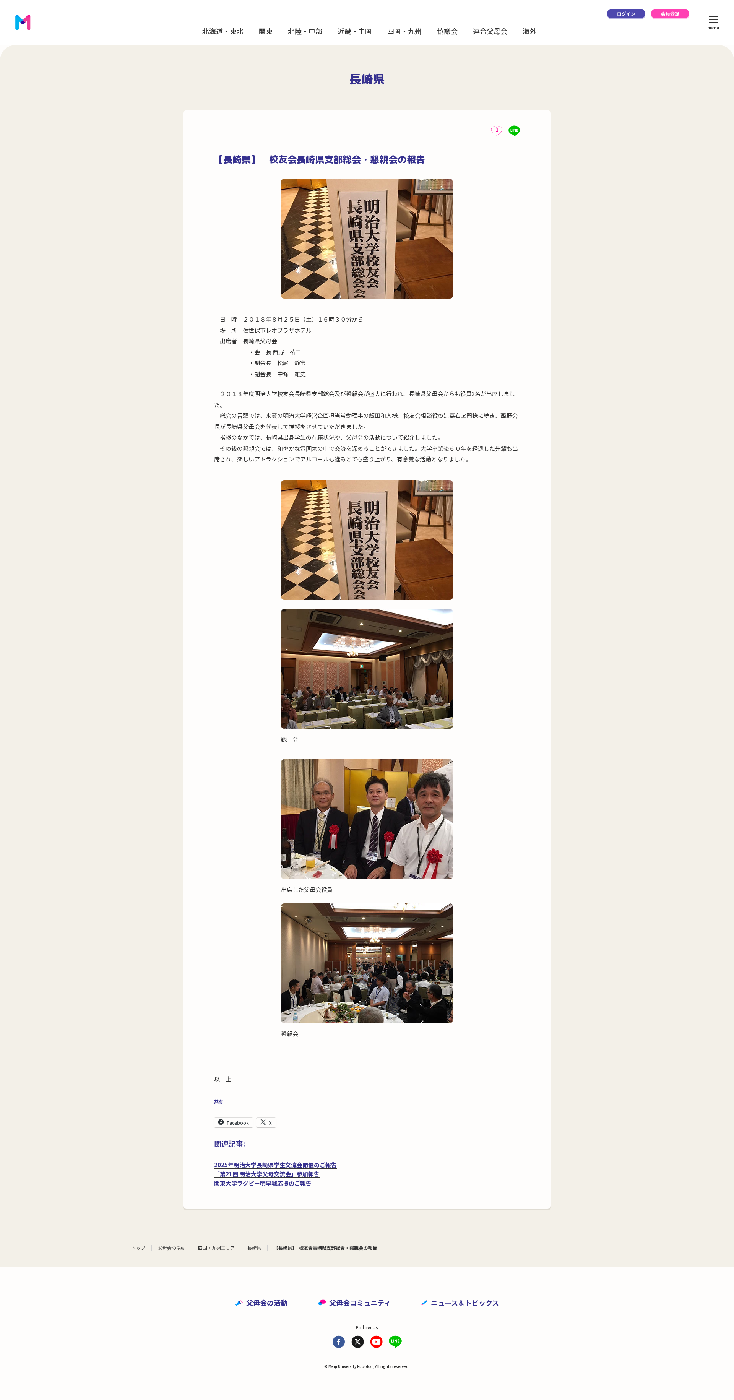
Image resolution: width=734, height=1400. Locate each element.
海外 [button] (529, 31)
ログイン (626, 13)
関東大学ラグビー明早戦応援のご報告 (263, 1183)
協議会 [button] (447, 31)
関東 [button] (266, 31)
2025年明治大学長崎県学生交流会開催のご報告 (275, 1165)
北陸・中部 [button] (305, 31)
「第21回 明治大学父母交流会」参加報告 (267, 1174)
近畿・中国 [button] (355, 31)
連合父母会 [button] (490, 31)
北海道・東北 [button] (223, 31)
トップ (138, 1247)
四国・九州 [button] (404, 31)
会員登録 (670, 13)
